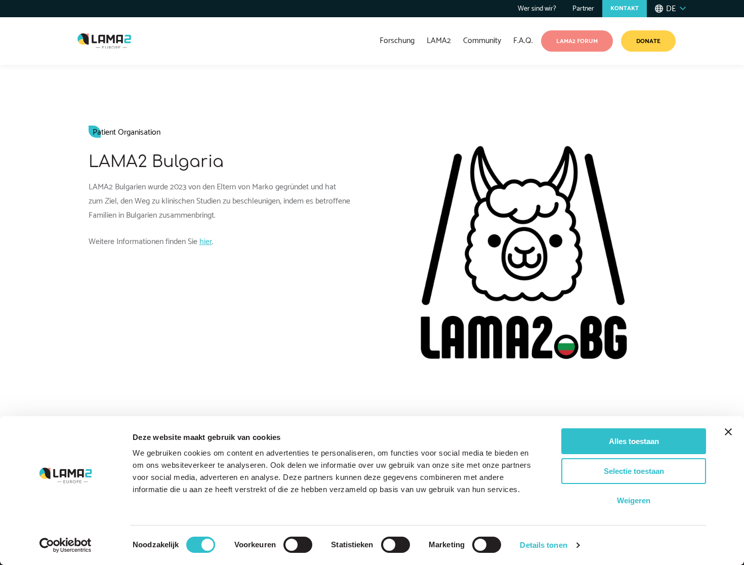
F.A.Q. (523, 41)
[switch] (297, 545)
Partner (583, 9)
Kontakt (624, 8)
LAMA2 (439, 41)
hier (205, 242)
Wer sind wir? (537, 9)
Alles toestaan (634, 441)
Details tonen (543, 545)
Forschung (397, 41)
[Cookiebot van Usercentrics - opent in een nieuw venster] (65, 545)
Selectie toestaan (634, 471)
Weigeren (633, 500)
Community (482, 41)
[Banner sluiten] (728, 431)
